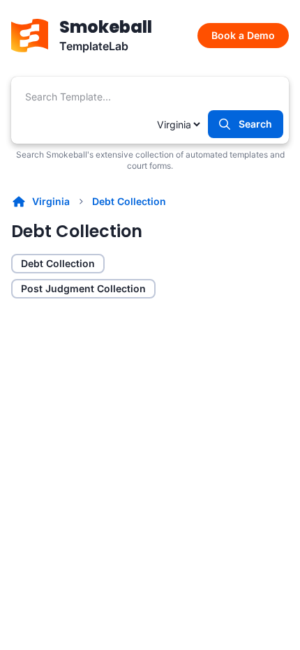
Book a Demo (243, 35)
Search (255, 124)
